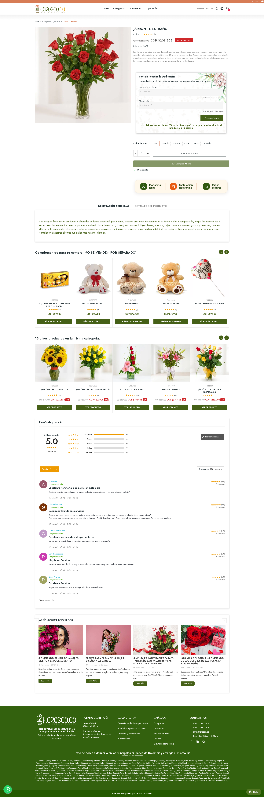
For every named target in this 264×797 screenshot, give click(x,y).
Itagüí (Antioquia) (203, 768)
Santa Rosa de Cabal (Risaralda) (215, 776)
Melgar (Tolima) (198, 771)
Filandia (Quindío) (50, 768)
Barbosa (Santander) (116, 761)
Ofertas (157, 738)
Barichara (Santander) (133, 761)
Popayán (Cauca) (222, 773)
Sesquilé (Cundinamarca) (44, 778)
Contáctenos (124, 738)
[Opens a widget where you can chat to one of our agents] (253, 792)
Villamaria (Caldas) (145, 780)
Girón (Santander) (149, 768)
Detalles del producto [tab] (151, 206)
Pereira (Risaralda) (171, 773)
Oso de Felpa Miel (171, 303)
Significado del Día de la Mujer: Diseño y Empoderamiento (58, 659)
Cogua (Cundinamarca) (60, 766)
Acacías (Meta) (45, 761)
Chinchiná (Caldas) (202, 763)
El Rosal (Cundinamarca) (171, 766)
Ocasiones (159, 728)
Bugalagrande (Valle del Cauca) (101, 763)
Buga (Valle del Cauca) (79, 763)
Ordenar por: (204, 469)
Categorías (159, 723)
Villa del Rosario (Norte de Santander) (122, 780)
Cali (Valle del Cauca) (169, 763)
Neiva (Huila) (80, 773)
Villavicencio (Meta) (160, 780)
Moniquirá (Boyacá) (212, 771)
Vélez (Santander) (82, 780)
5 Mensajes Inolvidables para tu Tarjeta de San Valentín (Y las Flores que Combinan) (153, 661)
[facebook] (191, 742)
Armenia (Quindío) (101, 761)
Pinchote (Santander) (207, 773)
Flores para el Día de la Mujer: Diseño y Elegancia (105, 659)
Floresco (54, 300)
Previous (221, 252)
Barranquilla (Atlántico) (174, 761)
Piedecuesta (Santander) (188, 773)
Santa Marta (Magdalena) (192, 776)
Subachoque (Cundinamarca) (172, 778)
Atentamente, (144, 100)
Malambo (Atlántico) (151, 771)
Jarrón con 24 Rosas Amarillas (93, 389)
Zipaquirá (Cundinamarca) (218, 780)
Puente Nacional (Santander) (68, 776)
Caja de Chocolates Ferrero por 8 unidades (54, 305)
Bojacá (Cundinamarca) (207, 761)
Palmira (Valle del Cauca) (142, 773)
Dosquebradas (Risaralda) (119, 766)
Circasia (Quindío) (43, 766)
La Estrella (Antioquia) (57, 771)
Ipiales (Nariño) (190, 768)
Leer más (45, 680)
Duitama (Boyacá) (137, 766)
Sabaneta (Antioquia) (144, 776)
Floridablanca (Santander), (68, 768)
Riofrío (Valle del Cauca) (126, 776)
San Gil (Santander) (174, 776)
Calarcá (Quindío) (138, 763)
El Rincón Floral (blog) (164, 743)
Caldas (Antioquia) (153, 763)
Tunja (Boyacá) (50, 780)
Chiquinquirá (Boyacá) (219, 763)
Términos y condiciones (129, 733)
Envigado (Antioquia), (190, 766)
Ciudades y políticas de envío (132, 728)
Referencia (137, 46)
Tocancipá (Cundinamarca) (209, 778)
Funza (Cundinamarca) (87, 768)
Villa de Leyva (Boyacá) (98, 780)
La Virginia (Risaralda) (90, 771)
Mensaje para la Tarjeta (148, 87)
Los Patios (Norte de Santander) (112, 771)
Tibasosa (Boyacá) (191, 778)
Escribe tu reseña (212, 437)
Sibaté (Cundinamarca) (63, 778)
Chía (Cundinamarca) (186, 763)
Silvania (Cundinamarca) (82, 778)
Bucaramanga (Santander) (59, 763)
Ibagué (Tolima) (178, 768)
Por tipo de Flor (161, 733)
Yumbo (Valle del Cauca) (178, 780)
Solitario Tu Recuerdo (132, 389)
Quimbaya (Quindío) (108, 776)
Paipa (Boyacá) (126, 773)
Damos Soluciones (144, 793)
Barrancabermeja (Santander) (153, 761)
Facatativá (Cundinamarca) (209, 766)
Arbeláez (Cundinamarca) (83, 761)
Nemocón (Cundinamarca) (96, 773)
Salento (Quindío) (159, 776)
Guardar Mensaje (212, 118)
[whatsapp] (203, 742)
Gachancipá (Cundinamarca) (130, 768)
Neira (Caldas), (69, 773)
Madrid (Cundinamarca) (134, 771)
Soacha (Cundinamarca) (102, 778)
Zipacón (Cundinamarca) (197, 780)
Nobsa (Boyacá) (113, 773)
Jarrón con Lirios (170, 389)
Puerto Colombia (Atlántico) (89, 776)
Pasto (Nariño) (157, 773)
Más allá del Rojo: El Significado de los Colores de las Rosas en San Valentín (202, 661)
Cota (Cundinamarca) (77, 766)
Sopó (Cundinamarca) (152, 778)
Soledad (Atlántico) (135, 778)
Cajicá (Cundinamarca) (122, 763)
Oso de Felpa (132, 303)
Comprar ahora (183, 163)
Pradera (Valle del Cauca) (46, 776)
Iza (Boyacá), (216, 768)
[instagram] (197, 742)
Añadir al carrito (189, 153)
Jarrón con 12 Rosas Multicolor (209, 390)
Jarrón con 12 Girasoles (54, 389)
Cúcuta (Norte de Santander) (97, 766)
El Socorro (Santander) (153, 766)
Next (226, 252)
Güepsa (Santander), (164, 768)
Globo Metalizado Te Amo (209, 303)
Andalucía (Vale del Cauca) (62, 761)
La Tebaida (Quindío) (74, 771)
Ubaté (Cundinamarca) (65, 780)
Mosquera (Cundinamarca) (53, 773)
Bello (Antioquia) (190, 761)
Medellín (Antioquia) (183, 771)
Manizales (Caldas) (167, 771)
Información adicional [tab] (113, 206)
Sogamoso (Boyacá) (119, 778)
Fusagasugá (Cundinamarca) (107, 768)
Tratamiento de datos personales (133, 723)
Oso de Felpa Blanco (93, 303)
